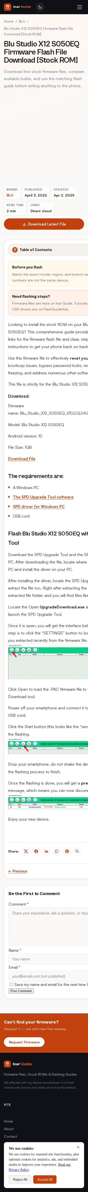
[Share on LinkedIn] (46, 851)
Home (9, 21)
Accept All (44, 1179)
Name (15, 950)
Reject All (20, 1179)
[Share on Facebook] (36, 851)
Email (14, 967)
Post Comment (21, 991)
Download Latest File (47, 224)
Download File (21, 458)
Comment (19, 904)
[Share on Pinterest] (67, 851)
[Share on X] (26, 851)
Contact (10, 1136)
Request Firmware (24, 1042)
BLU (22, 21)
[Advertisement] (44, 137)
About (9, 1129)
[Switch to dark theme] (40, 7)
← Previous (17, 871)
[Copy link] (77, 851)
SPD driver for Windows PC (39, 506)
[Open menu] (79, 7)
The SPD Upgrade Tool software (43, 496)
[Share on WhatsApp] (57, 851)
